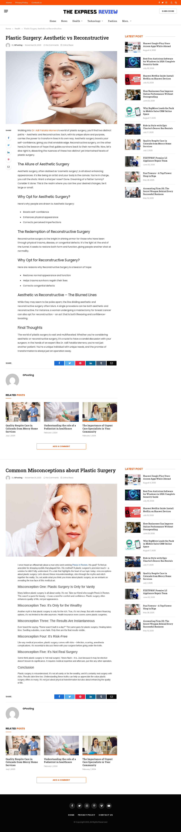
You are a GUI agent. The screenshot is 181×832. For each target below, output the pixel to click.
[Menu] (6, 11)
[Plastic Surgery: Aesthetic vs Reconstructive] (61, 87)
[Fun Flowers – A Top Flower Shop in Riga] (133, 177)
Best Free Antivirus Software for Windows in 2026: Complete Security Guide (159, 61)
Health (76, 21)
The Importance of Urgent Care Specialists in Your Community (97, 428)
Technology (94, 21)
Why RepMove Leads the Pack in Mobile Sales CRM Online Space (158, 111)
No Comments (52, 45)
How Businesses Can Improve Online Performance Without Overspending (158, 94)
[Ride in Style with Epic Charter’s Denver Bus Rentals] (133, 129)
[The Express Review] (90, 11)
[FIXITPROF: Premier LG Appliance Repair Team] (133, 161)
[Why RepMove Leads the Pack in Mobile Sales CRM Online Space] (133, 112)
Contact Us (37, 2)
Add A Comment (61, 446)
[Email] (8, 167)
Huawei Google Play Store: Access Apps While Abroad (157, 45)
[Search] (175, 2)
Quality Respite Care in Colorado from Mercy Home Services (22, 428)
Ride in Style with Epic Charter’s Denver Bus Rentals (158, 127)
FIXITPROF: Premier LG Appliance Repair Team (155, 159)
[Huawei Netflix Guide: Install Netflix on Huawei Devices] (133, 79)
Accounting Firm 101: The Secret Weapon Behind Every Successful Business (158, 191)
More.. (125, 21)
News (64, 21)
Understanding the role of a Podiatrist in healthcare (60, 427)
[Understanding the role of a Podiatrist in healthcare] (61, 412)
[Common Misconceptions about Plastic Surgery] (61, 520)
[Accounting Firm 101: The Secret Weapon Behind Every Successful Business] (133, 192)
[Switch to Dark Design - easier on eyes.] (171, 3)
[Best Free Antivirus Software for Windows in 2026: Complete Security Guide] (133, 62)
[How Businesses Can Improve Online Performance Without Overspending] (133, 94)
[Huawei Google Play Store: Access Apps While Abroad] (133, 47)
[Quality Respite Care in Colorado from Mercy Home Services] (23, 412)
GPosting (18, 45)
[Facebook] (8, 138)
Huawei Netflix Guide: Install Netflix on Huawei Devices (158, 77)
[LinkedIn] (8, 152)
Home (9, 2)
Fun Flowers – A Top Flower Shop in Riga (157, 174)
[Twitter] (8, 145)
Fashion (112, 21)
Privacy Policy (21, 2)
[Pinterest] (8, 159)
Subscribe (168, 11)
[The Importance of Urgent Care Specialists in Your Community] (99, 412)
